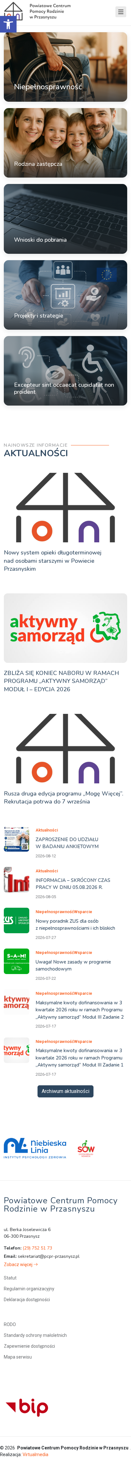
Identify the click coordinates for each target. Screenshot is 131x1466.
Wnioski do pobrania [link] (40, 240)
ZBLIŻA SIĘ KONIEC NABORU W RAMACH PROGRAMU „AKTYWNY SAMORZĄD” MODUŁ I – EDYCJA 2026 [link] (61, 681)
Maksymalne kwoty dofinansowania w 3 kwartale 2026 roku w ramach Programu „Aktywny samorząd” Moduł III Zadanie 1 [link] (80, 1057)
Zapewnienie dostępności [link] (29, 1346)
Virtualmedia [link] (35, 1454)
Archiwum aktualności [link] (65, 1091)
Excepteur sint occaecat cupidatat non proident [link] (64, 388)
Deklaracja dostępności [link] (27, 1299)
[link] (8, 24)
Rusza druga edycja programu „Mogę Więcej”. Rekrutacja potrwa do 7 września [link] (63, 797)
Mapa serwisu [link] (18, 1357)
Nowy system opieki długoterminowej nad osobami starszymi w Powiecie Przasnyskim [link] (52, 560)
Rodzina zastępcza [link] (38, 164)
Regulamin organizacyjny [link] (29, 1288)
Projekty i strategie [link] (38, 315)
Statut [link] (10, 1278)
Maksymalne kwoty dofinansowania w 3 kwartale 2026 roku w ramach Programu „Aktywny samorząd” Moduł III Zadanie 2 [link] (80, 1010)
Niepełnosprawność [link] (48, 87)
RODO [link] (10, 1324)
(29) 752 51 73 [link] (37, 1248)
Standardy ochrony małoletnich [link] (35, 1335)
